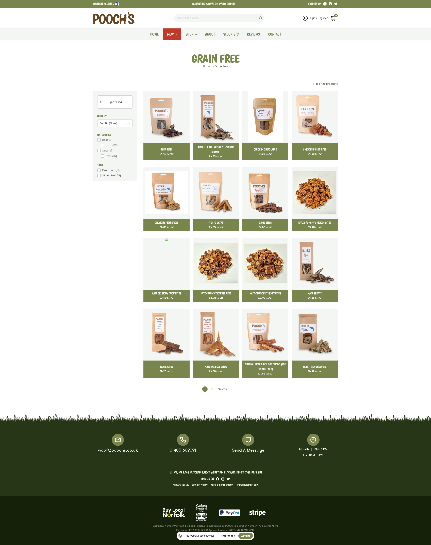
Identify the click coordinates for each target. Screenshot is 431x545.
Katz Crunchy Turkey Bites (265, 293)
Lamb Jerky (166, 366)
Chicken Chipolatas (265, 149)
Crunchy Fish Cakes (166, 222)
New (170, 34)
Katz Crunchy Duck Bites (166, 293)
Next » (222, 389)
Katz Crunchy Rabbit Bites (216, 293)
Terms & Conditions (247, 485)
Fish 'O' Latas (215, 222)
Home (154, 34)
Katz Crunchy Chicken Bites (314, 222)
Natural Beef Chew (216, 366)
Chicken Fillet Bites (314, 149)
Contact (274, 34)
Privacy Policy (181, 485)
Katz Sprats (315, 293)
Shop (189, 34)
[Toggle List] (129, 123)
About (210, 34)
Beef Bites (166, 149)
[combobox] (112, 123)
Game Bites (265, 222)
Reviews (253, 34)
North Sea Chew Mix (314, 366)
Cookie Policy (200, 485)
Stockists (231, 34)
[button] (115, 140)
